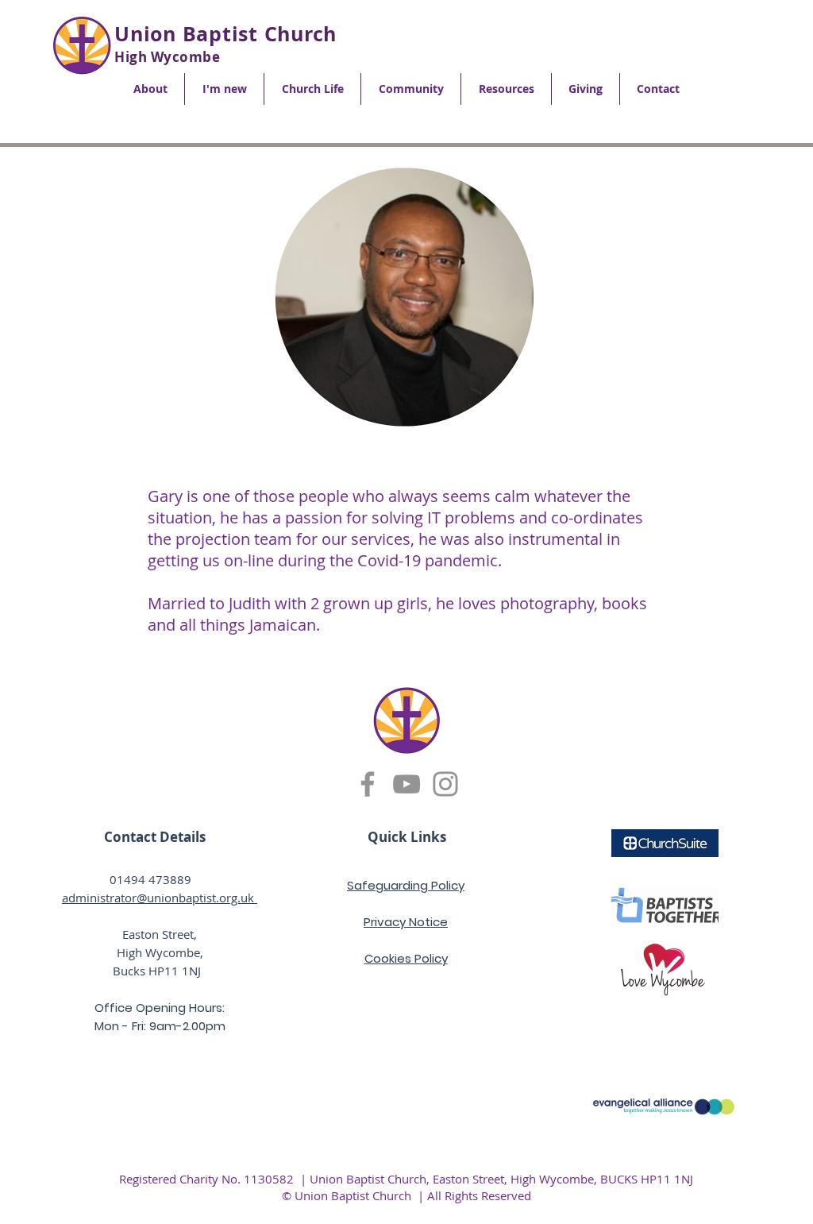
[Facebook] (367, 784)
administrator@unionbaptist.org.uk (159, 897)
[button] (150, 89)
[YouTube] (406, 784)
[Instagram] (445, 784)
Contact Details (155, 837)
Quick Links (407, 837)
